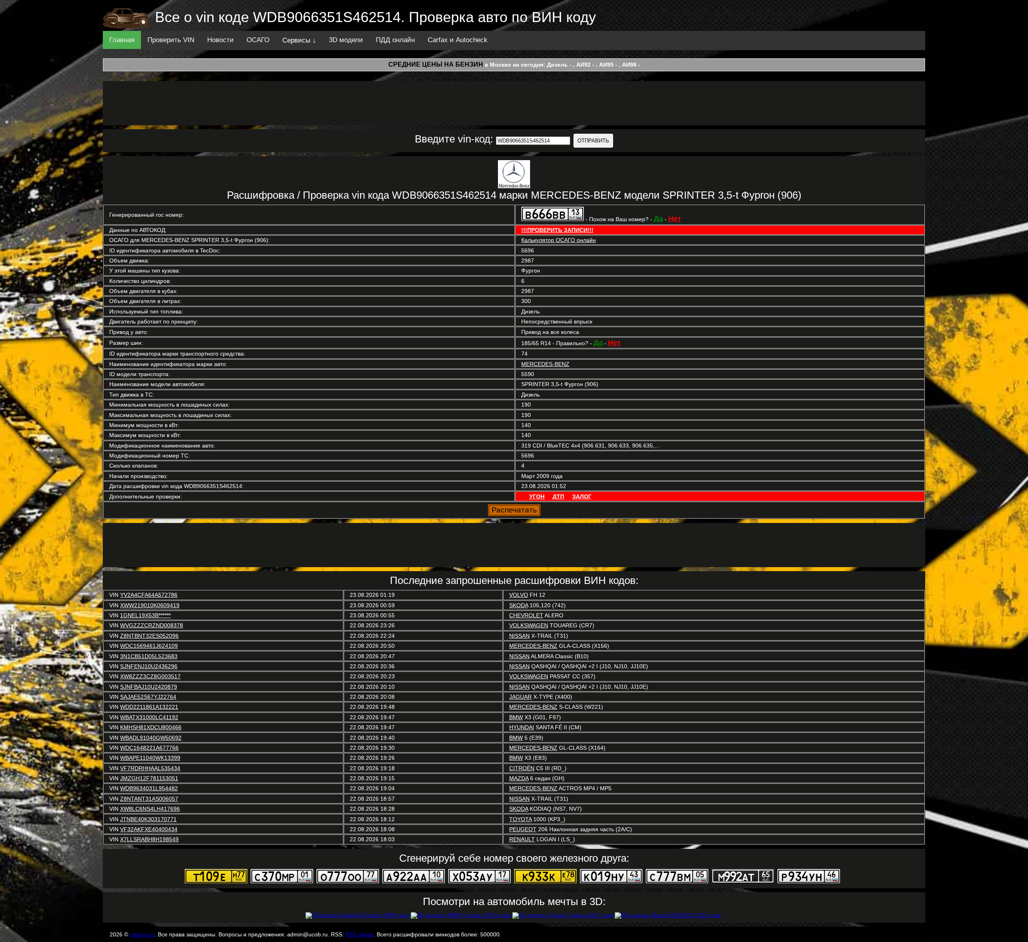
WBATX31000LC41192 (149, 717)
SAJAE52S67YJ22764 (148, 697)
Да (658, 219)
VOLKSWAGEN (528, 625)
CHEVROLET (526, 615)
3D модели (346, 40)
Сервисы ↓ (299, 40)
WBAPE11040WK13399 (150, 758)
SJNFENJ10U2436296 (148, 666)
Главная (122, 40)
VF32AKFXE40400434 (148, 829)
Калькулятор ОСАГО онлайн (558, 240)
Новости (220, 40)
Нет (674, 219)
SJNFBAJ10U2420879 (148, 687)
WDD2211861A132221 (149, 707)
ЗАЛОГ (582, 496)
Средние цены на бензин (435, 64)
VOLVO (518, 595)
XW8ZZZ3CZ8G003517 (150, 676)
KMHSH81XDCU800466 (151, 727)
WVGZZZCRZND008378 (151, 625)
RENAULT (522, 839)
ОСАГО (258, 40)
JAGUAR (520, 697)
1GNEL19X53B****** (145, 615)
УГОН (537, 496)
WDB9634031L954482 (149, 788)
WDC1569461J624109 (149, 646)
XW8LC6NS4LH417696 (150, 809)
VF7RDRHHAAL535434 (150, 768)
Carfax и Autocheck (457, 40)
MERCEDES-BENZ (545, 364)
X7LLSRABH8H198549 (149, 839)
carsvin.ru (142, 934)
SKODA (518, 605)
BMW (516, 717)
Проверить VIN (170, 40)
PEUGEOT (522, 829)
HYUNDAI (521, 727)
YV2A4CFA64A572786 (148, 595)
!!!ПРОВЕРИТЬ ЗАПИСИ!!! (557, 230)
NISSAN (519, 636)
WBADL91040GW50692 (151, 737)
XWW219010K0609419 (149, 605)
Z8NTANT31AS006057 (149, 799)
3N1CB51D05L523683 (148, 656)
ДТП (558, 496)
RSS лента (359, 934)
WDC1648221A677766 (149, 748)
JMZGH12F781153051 (149, 778)
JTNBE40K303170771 (148, 819)
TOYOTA (520, 819)
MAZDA (518, 778)
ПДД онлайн (395, 40)
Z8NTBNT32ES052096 (149, 636)
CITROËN (521, 768)
